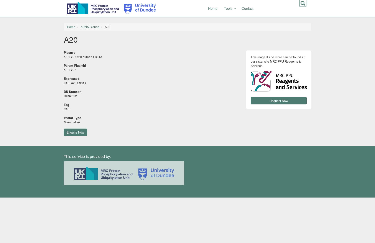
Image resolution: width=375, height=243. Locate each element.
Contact (247, 8)
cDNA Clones (90, 27)
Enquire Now (75, 132)
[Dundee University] (138, 7)
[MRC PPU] (94, 7)
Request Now (279, 101)
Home (212, 8)
